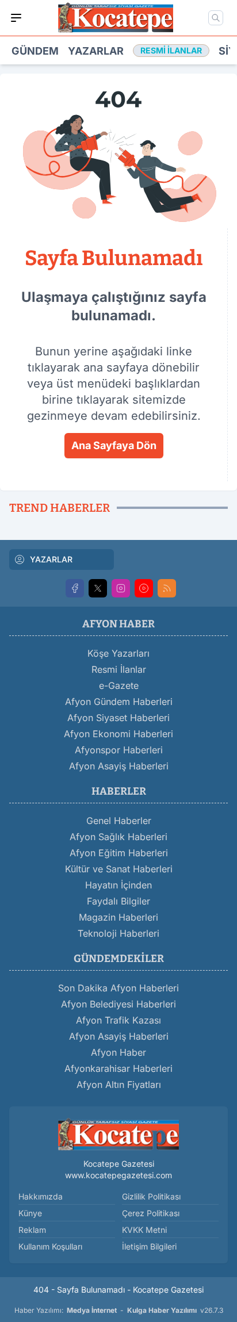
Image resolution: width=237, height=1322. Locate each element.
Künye (30, 1213)
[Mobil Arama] (215, 17)
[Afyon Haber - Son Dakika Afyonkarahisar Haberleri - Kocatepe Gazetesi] (118, 1134)
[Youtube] (144, 588)
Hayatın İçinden (118, 885)
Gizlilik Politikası (151, 1196)
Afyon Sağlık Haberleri (118, 836)
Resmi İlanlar (118, 669)
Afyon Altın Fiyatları (119, 1084)
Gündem (35, 51)
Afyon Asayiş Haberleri (119, 766)
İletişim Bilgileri (149, 1246)
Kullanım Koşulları (50, 1246)
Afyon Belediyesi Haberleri (118, 1004)
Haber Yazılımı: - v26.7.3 (118, 1310)
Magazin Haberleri (118, 917)
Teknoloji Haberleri (118, 933)
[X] (98, 588)
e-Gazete (119, 685)
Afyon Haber (118, 1052)
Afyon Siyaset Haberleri (118, 717)
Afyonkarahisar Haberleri (118, 1068)
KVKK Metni (144, 1230)
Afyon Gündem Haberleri (119, 701)
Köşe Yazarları (118, 653)
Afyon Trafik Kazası (118, 1020)
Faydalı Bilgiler (118, 901)
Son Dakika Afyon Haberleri (118, 988)
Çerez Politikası (150, 1213)
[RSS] (167, 588)
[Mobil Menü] (16, 18)
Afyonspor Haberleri (119, 750)
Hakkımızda (40, 1196)
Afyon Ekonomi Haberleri (118, 733)
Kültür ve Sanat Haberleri (119, 869)
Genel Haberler (118, 820)
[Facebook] (75, 588)
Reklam (32, 1230)
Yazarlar (96, 51)
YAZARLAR (51, 559)
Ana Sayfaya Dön (113, 445)
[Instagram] (121, 588)
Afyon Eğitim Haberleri (119, 853)
